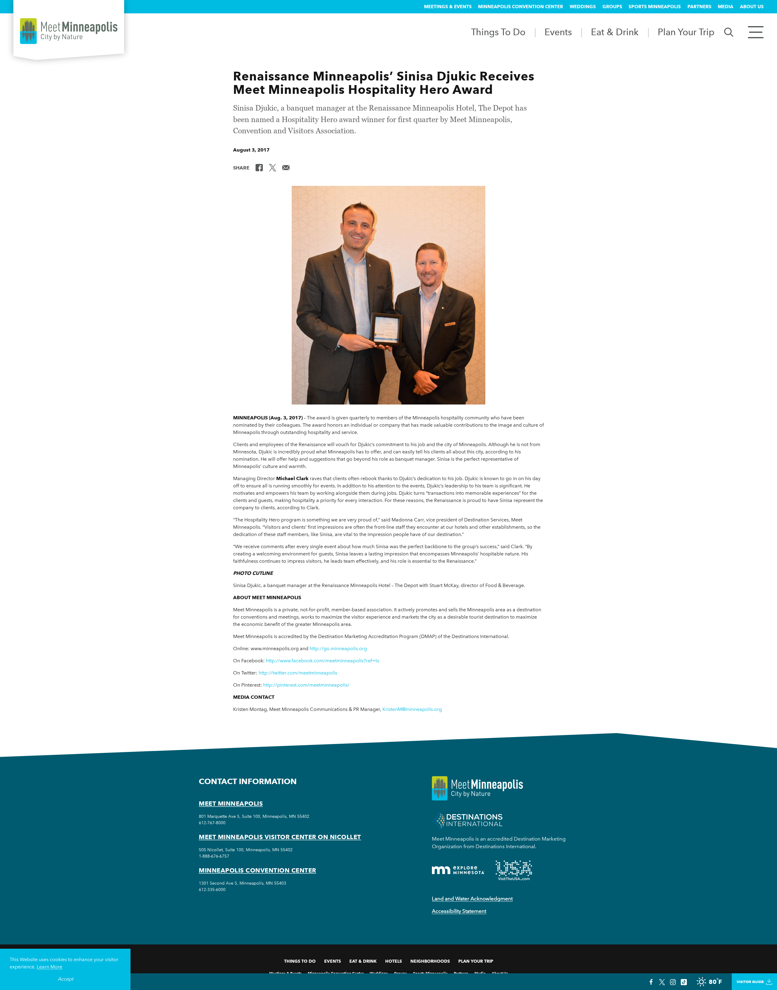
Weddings (583, 6)
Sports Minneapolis (655, 6)
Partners (699, 6)
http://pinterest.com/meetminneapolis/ (306, 685)
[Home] (68, 31)
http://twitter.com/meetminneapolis (298, 673)
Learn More (49, 967)
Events (558, 31)
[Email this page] (286, 167)
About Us (752, 6)
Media (725, 6)
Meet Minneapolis (231, 803)
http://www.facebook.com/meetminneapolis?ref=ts (322, 661)
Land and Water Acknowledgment (472, 899)
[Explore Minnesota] (458, 870)
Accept (65, 979)
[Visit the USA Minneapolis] (514, 870)
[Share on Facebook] (259, 167)
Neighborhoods (430, 961)
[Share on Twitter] (272, 167)
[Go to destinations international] (467, 820)
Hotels (393, 961)
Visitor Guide (750, 981)
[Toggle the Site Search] (728, 32)
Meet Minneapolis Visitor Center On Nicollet (280, 837)
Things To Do (498, 31)
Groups (612, 6)
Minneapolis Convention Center (520, 6)
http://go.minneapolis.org (338, 648)
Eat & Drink (615, 31)
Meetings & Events (448, 6)
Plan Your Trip (686, 31)
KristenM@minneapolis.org (412, 709)
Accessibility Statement (459, 911)
